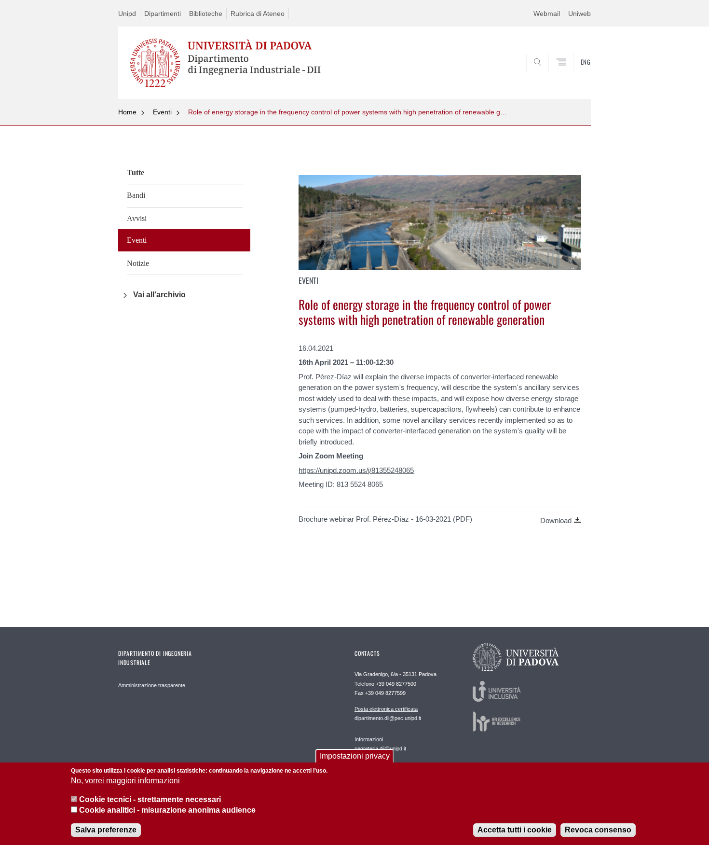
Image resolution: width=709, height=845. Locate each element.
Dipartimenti (162, 13)
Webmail (546, 13)
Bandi (136, 195)
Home (127, 112)
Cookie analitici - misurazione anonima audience (167, 810)
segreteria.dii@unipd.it (380, 743)
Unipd (127, 13)
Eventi (162, 112)
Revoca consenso (598, 830)
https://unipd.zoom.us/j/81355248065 (356, 470)
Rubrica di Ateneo (258, 13)
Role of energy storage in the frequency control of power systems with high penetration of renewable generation (358, 112)
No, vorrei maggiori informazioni (125, 781)
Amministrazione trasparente (151, 685)
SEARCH (573, 75)
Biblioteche (205, 13)
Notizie (138, 263)
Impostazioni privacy (355, 756)
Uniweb (579, 13)
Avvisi (137, 218)
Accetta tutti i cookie (514, 830)
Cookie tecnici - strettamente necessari (150, 799)
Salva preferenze (105, 830)
